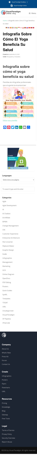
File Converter (7, 242)
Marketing (6, 266)
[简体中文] (31, 27)
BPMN (4, 222)
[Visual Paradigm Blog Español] (11, 13)
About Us (5, 349)
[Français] (14, 27)
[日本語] (21, 27)
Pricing (4, 403)
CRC (3, 230)
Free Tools (6, 418)
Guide (4, 254)
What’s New (6, 353)
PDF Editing (6, 282)
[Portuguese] (25, 27)
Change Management (10, 226)
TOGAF (5, 303)
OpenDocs (6, 278)
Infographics (10, 57)
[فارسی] (12, 27)
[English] (8, 27)
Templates (17, 57)
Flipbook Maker (8, 246)
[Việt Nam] (29, 27)
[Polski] (23, 27)
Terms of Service (8, 430)
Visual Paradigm (8, 315)
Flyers (4, 384)
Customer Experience (10, 234)
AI (3, 209)
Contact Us (6, 364)
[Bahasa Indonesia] (19, 27)
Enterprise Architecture (11, 238)
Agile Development (9, 205)
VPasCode (6, 323)
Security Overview (8, 438)
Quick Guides (7, 290)
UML (4, 307)
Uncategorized (7, 311)
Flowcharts (6, 387)
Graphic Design (8, 250)
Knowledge (6, 407)
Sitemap (5, 415)
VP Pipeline (6, 319)
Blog (3, 411)
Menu (33, 13)
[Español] (10, 27)
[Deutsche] (6, 27)
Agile (4, 201)
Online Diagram (8, 274)
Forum (4, 360)
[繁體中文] (33, 27)
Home (5, 21)
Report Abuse (7, 442)
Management (7, 262)
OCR (4, 270)
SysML (4, 294)
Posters (5, 286)
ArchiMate (6, 218)
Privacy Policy (7, 434)
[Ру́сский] (27, 27)
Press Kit (5, 356)
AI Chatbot (6, 213)
